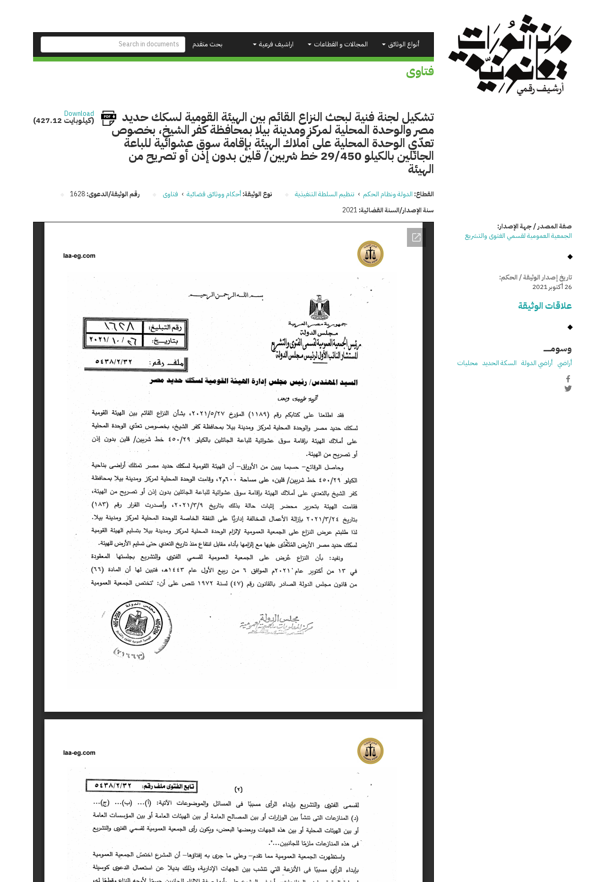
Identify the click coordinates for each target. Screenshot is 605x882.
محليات (467, 363)
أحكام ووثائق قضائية (214, 194)
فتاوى (170, 194)
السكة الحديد (500, 363)
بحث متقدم (207, 44)
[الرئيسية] (510, 55)
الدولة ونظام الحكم (388, 194)
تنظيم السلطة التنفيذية (324, 194)
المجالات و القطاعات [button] (340, 44)
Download (79, 114)
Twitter (568, 389)
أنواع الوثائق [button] (403, 44)
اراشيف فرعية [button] (276, 44)
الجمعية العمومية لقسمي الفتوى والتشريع (518, 236)
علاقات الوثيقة (545, 306)
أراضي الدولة (537, 363)
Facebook (568, 379)
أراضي (564, 363)
